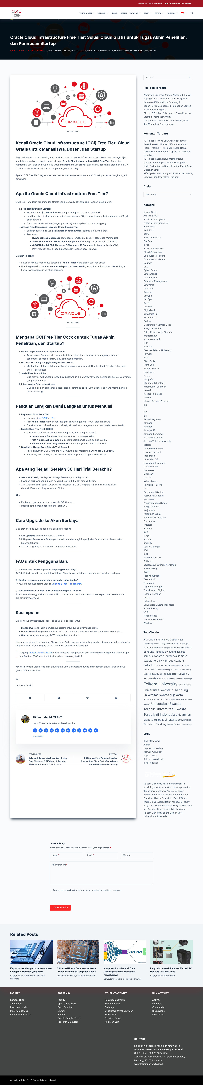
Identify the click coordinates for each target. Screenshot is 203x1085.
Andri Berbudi (150, 166)
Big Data (147, 241)
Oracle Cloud (24, 685)
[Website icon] (46, 730)
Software (148, 561)
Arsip (146, 13)
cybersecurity (159, 644)
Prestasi (147, 524)
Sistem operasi (173, 679)
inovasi (147, 390)
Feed (145, 357)
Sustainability (150, 568)
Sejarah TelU (150, 755)
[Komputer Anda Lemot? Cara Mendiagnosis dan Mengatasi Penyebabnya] (125, 952)
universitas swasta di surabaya (159, 699)
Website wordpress (153, 619)
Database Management (155, 281)
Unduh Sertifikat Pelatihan (178, 3)
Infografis (148, 379)
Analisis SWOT (150, 215)
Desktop (147, 292)
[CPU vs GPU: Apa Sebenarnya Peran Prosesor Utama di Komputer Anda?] (78, 952)
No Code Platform (153, 484)
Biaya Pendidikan (152, 237)
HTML (146, 375)
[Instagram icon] (57, 730)
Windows (148, 623)
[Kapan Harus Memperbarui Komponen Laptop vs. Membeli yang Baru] (31, 952)
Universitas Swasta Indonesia (158, 604)
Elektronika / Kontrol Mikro (157, 324)
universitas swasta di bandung (165, 690)
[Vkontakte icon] (90, 730)
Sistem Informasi (152, 557)
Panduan (171, 13)
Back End (148, 230)
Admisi (124, 13)
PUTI (145, 140)
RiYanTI (147, 535)
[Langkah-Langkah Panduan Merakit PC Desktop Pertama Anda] (171, 952)
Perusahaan (149, 521)
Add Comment (59, 864)
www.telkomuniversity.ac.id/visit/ (164, 1049)
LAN (187, 666)
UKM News (158, 1014)
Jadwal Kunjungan (152, 751)
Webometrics (150, 615)
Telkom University (160, 684)
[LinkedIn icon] (41, 730)
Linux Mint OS (150, 459)
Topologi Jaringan (152, 586)
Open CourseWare (67, 1003)
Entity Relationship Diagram (157, 332)
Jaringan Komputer (153, 434)
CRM (145, 266)
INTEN (154, 648)
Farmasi (147, 353)
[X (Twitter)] (58, 697)
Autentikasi (149, 226)
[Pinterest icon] (63, 730)
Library (61, 1010)
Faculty (61, 999)
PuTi (159, 678)
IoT (145, 408)
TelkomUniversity (184, 685)
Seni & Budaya (112, 1003)
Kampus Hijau (17, 999)
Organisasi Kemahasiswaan (119, 1010)
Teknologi (148, 583)
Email (90, 855)
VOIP (145, 612)
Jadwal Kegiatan (152, 419)
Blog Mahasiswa (151, 741)
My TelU (147, 477)
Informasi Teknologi (153, 383)
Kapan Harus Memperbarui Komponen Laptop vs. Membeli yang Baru (166, 151)
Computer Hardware (154, 255)
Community (158, 1007)
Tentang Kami (85, 13)
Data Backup (150, 277)
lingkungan (149, 455)
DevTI (146, 303)
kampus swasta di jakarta (170, 651)
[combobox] (165, 77)
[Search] (192, 13)
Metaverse (148, 470)
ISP (145, 412)
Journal (61, 1014)
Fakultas (147, 346)
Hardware (148, 372)
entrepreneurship (152, 339)
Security (147, 543)
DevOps (147, 295)
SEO (145, 550)
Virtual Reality (150, 608)
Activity (156, 999)
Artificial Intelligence (154, 219)
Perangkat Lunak (152, 513)
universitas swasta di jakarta (163, 695)
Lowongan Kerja (18, 1007)
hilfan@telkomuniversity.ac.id (158, 173)
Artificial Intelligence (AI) (156, 223)
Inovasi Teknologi (152, 393)
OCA (145, 488)
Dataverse (148, 284)
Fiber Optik (149, 361)
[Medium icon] (79, 730)
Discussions (158, 1010)
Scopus (147, 539)
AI (144, 639)
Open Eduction (65, 1007)
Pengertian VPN (151, 506)
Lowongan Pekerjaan (154, 463)
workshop (188, 724)
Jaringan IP (149, 430)
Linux (146, 669)
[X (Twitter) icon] (52, 730)
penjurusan (149, 510)
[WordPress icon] (68, 730)
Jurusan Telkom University (157, 441)
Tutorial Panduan (152, 594)
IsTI (145, 415)
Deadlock (148, 288)
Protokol (147, 528)
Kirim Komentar (60, 907)
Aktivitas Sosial (113, 1018)
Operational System (153, 492)
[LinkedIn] (116, 697)
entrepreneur (150, 335)
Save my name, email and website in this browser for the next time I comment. (87, 890)
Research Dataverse (68, 1021)
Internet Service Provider (156, 401)
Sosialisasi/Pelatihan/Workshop (159, 564)
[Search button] (190, 77)
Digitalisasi (149, 310)
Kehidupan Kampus (115, 999)
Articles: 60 (38, 737)
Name (55, 855)
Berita (158, 13)
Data (168, 644)
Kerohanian (110, 1014)
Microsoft (148, 473)
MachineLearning (163, 670)
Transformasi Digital (153, 590)
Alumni (147, 744)
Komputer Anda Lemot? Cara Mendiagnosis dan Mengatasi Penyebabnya (119, 971)
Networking (185, 669)
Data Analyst (150, 273)
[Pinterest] (87, 697)
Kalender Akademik (153, 759)
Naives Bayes (150, 481)
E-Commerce (150, 317)
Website (180, 724)
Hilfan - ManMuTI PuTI (154, 147)
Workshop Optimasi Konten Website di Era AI (166, 95)
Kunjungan (177, 665)
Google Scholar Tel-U (69, 1018)
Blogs (146, 244)
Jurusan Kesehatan (153, 437)
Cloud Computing (152, 252)
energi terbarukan (152, 328)
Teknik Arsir (149, 579)
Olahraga (109, 1007)
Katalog (134, 13)
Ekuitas (147, 321)
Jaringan (147, 423)
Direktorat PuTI (151, 314)
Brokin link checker (153, 248)
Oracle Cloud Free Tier (41, 652)
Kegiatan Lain (112, 1021)
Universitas (149, 601)
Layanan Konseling (153, 748)
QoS (145, 532)
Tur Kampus (16, 1003)
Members (157, 1003)
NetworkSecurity (151, 674)
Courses (147, 263)
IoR (145, 404)
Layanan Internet (152, 452)
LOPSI (153, 669)
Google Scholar (151, 368)
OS (161, 674)
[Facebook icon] (35, 730)
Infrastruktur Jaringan (154, 386)
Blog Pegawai (150, 762)
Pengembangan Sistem (155, 503)
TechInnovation (151, 575)
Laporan (102, 13)
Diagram (147, 306)
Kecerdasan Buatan (153, 448)
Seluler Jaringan (151, 546)
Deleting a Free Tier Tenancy (66, 583)
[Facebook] (30, 697)
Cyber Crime (150, 270)
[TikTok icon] (96, 730)
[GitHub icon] (74, 730)
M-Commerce (150, 466)
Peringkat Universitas (154, 517)
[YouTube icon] (85, 730)
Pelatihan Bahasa (19, 1010)
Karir (114, 13)
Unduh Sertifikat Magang (150, 3)
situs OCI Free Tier (45, 418)
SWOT (146, 572)
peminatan (148, 499)
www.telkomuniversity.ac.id (148, 1064)
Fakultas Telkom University (157, 350)
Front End (148, 364)
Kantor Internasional (20, 1014)
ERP (145, 343)
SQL (181, 679)
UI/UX (146, 597)
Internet (147, 397)
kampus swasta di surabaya (160, 655)
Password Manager (153, 495)
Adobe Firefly (150, 212)
